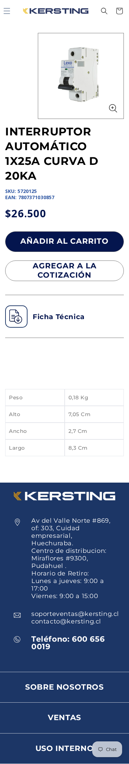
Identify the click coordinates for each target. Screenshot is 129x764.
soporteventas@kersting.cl (75, 614)
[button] (104, 11)
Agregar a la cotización (65, 270)
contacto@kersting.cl (66, 621)
